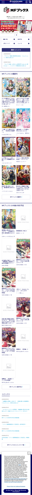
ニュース (20, 43)
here (19, 464)
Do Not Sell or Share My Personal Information (15, 478)
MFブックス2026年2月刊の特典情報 (10, 431)
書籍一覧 (5, 39)
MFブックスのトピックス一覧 (15, 445)
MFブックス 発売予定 (16, 387)
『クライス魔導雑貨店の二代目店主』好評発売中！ (14, 424)
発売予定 (20, 39)
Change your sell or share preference (13, 481)
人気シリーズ (6, 43)
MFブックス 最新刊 (15, 197)
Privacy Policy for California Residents (16, 486)
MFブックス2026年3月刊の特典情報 (10, 417)
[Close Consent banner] (29, 453)
